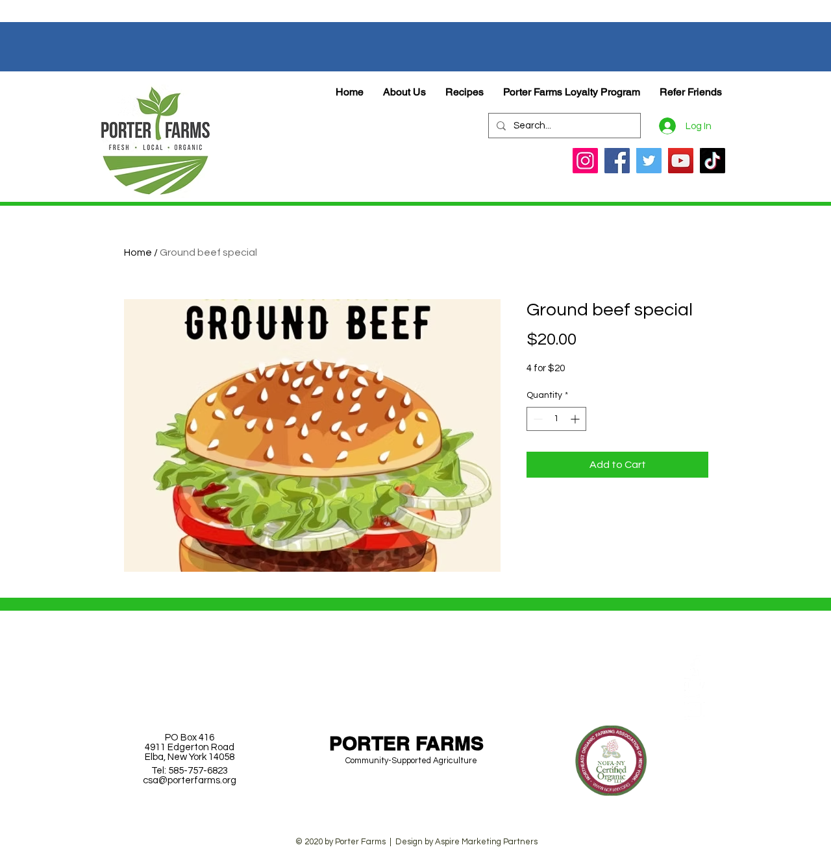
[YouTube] (680, 160)
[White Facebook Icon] (694, 665)
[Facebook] (617, 160)
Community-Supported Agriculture (411, 760)
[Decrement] (536, 419)
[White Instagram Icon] (694, 710)
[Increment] (576, 419)
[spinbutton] (556, 419)
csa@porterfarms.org (189, 780)
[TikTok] (712, 160)
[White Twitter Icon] (694, 688)
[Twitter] (649, 160)
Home (138, 252)
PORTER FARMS (406, 743)
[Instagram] (585, 160)
